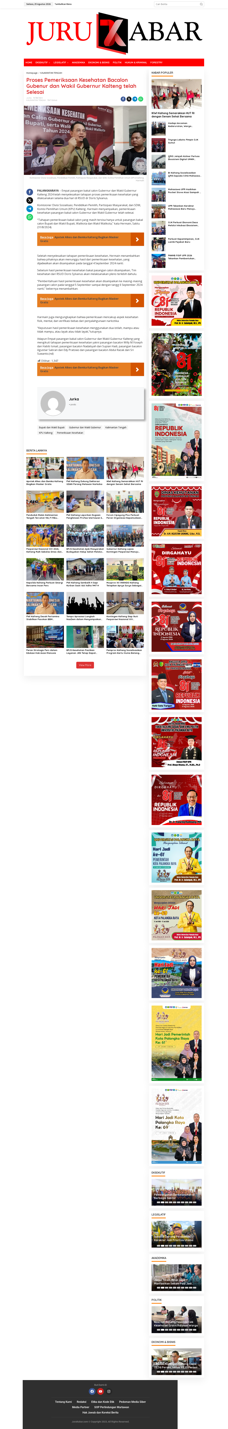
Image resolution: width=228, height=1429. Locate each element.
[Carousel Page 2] (162, 1202)
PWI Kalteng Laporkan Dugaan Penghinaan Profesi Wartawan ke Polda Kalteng (84, 516)
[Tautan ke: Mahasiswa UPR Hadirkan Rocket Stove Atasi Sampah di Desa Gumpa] (159, 194)
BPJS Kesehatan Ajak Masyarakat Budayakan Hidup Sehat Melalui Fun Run (85, 550)
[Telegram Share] (134, 99)
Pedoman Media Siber (132, 1401)
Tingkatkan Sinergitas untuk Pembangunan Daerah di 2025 (173, 1239)
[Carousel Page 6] (178, 1202)
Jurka (74, 399)
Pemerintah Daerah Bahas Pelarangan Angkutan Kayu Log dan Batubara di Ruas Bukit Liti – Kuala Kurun (175, 1196)
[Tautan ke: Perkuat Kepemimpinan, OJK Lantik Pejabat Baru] (159, 244)
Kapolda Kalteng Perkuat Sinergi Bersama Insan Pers (44, 584)
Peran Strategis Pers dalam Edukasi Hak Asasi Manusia (41, 651)
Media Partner (80, 1407)
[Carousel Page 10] (194, 1202)
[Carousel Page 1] (158, 1202)
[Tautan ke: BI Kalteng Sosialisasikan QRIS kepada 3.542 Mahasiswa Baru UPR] (159, 178)
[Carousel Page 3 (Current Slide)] (166, 1202)
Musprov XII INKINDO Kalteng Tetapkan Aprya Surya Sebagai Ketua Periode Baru (123, 584)
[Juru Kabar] (114, 33)
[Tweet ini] (129, 99)
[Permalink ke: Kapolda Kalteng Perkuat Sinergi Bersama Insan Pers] (45, 569)
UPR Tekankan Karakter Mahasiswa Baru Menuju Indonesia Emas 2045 (181, 207)
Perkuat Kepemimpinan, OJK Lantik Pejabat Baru (183, 240)
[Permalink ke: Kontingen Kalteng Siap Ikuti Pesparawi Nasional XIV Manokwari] (125, 602)
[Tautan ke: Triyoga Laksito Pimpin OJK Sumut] (159, 144)
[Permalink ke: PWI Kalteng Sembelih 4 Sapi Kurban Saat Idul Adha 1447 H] (85, 569)
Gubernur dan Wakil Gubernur (85, 427)
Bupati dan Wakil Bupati (52, 427)
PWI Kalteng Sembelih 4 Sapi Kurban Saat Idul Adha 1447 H (82, 584)
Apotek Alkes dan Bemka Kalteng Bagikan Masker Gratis (44, 482)
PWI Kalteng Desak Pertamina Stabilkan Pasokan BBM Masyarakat (42, 618)
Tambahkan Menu (63, 4)
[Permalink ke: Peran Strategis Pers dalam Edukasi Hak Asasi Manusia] (45, 636)
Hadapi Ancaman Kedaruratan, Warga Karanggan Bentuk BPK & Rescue (182, 125)
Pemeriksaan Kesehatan (70, 432)
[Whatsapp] (140, 99)
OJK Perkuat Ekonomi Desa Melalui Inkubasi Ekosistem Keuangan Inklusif (183, 224)
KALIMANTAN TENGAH (36, 100)
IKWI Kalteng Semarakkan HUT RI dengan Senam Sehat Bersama (124, 482)
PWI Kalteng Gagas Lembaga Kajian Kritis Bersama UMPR (173, 1281)
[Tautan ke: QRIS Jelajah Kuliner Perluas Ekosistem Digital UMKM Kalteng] (159, 161)
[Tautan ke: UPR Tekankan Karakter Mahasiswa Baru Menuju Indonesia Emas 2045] (159, 211)
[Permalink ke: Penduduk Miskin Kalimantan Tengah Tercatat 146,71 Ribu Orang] (45, 501)
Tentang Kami (63, 1401)
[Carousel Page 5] (174, 1202)
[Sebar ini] (123, 99)
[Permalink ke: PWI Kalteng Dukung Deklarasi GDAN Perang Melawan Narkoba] (85, 467)
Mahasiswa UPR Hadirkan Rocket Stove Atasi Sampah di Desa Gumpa (185, 191)
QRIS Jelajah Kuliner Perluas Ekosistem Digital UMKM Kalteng (184, 158)
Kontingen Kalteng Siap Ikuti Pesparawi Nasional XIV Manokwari (122, 618)
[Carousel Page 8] (186, 1202)
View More (85, 665)
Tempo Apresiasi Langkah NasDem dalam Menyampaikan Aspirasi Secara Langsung (83, 618)
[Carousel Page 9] (190, 1202)
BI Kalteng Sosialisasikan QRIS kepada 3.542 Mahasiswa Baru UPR (184, 174)
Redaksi (81, 1401)
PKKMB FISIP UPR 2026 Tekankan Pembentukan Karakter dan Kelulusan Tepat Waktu (184, 257)
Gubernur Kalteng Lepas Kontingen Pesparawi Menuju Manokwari (122, 550)
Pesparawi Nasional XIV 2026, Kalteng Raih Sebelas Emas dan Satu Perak (44, 550)
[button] (201, 4)
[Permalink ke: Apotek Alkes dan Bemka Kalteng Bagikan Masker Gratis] (45, 467)
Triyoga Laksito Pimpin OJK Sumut (183, 141)
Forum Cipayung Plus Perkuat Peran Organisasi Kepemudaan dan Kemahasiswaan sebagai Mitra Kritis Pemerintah (123, 516)
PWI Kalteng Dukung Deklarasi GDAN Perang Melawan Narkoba (84, 482)
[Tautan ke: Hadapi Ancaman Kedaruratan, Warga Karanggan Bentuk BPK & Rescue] (159, 128)
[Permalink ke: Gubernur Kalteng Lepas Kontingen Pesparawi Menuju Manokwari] (125, 535)
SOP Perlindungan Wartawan (111, 1407)
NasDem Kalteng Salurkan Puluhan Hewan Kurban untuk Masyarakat (176, 1323)
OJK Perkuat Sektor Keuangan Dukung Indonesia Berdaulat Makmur (174, 1365)
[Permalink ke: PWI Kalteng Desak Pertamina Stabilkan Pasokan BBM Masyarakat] (45, 602)
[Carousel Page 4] (170, 1202)
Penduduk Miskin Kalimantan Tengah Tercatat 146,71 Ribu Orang (42, 516)
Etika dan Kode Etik (102, 1401)
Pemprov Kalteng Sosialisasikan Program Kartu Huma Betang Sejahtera (124, 651)
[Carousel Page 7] (182, 1202)
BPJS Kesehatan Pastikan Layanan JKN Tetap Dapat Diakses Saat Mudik (81, 651)
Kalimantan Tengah (115, 427)
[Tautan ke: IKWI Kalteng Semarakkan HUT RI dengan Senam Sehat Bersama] (177, 94)
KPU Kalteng (45, 432)
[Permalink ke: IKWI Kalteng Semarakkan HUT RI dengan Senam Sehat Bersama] (125, 467)
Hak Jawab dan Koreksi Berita (100, 1412)
